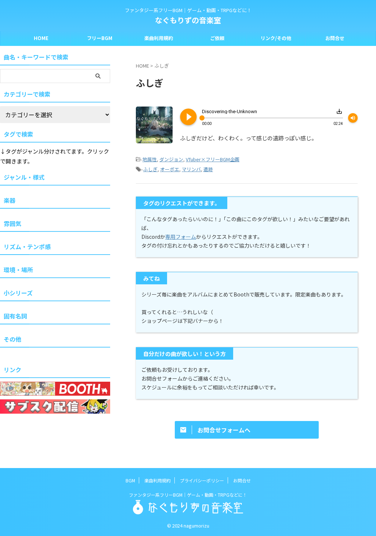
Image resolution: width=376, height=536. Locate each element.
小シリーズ (18, 292)
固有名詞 (15, 316)
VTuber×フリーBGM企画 (212, 159)
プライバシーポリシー (202, 480)
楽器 (9, 200)
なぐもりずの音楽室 (188, 20)
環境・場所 (18, 269)
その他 (12, 339)
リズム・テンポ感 (27, 246)
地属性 (149, 159)
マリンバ (191, 169)
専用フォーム (180, 236)
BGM (130, 480)
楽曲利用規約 (158, 38)
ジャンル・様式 (24, 177)
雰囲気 (12, 223)
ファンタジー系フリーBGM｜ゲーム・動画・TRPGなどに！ (188, 495)
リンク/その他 (276, 38)
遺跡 (208, 169)
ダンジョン (171, 159)
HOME (41, 38)
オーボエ (169, 169)
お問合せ (334, 38)
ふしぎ (150, 169)
